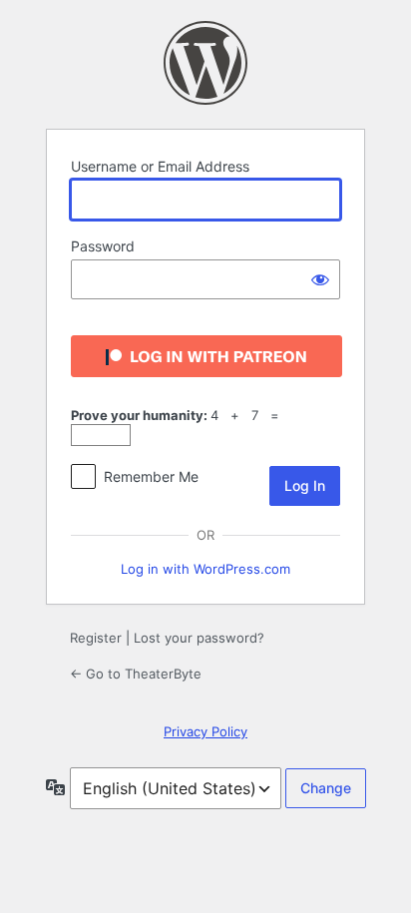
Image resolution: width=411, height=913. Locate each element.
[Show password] (320, 279)
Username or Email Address (160, 166)
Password (103, 245)
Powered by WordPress (205, 63)
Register (96, 638)
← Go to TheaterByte (136, 674)
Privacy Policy (205, 731)
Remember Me (151, 476)
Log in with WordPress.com (205, 569)
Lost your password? (199, 638)
